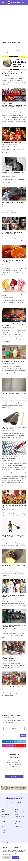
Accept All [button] (15, 857)
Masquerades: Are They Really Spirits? (13, 686)
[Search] (23, 2)
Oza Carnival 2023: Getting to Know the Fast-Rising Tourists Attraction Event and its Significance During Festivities (14, 105)
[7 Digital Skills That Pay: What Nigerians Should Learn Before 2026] (14, 63)
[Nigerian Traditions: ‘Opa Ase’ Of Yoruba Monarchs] (14, 384)
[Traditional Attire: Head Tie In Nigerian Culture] (14, 285)
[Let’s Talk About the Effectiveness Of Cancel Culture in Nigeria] (14, 448)
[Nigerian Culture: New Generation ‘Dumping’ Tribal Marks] (14, 223)
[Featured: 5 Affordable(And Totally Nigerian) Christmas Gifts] (14, 134)
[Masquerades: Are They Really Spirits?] (14, 678)
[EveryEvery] (14, 2)
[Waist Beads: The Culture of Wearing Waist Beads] (14, 315)
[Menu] (3, 2)
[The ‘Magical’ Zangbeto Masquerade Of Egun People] (14, 194)
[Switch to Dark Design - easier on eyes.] (25, 2)
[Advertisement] (14, 24)
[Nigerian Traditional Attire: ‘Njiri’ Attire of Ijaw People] (14, 497)
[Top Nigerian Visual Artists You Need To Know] (14, 164)
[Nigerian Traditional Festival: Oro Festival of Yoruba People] (14, 648)
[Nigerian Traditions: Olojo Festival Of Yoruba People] (14, 586)
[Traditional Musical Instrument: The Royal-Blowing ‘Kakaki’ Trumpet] (14, 526)
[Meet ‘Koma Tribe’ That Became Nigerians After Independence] (14, 616)
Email (14, 770)
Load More (13, 728)
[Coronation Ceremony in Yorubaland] (14, 706)
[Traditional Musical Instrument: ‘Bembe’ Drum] (14, 556)
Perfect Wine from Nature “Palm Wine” (13, 361)
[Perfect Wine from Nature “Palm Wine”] (14, 352)
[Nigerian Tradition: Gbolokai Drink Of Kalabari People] (14, 251)
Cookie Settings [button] (6, 857)
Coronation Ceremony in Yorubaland (12, 715)
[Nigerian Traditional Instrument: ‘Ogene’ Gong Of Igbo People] (14, 418)
